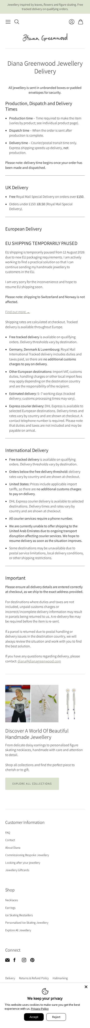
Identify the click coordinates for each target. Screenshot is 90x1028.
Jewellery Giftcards (17, 870)
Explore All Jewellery (18, 930)
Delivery (10, 978)
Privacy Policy (40, 1009)
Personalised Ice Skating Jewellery (26, 923)
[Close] (86, 987)
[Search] (17, 22)
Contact (10, 840)
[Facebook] (15, 961)
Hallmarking (60, 978)
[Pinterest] (32, 961)
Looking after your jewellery (22, 863)
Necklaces (11, 900)
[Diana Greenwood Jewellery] (45, 37)
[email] (7, 961)
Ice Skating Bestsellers (19, 915)
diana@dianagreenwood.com (39, 661)
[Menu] (8, 21)
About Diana (12, 848)
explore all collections (32, 783)
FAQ (7, 833)
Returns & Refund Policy (34, 978)
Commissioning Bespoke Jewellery (27, 855)
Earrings (10, 908)
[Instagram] (24, 961)
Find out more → (17, 312)
